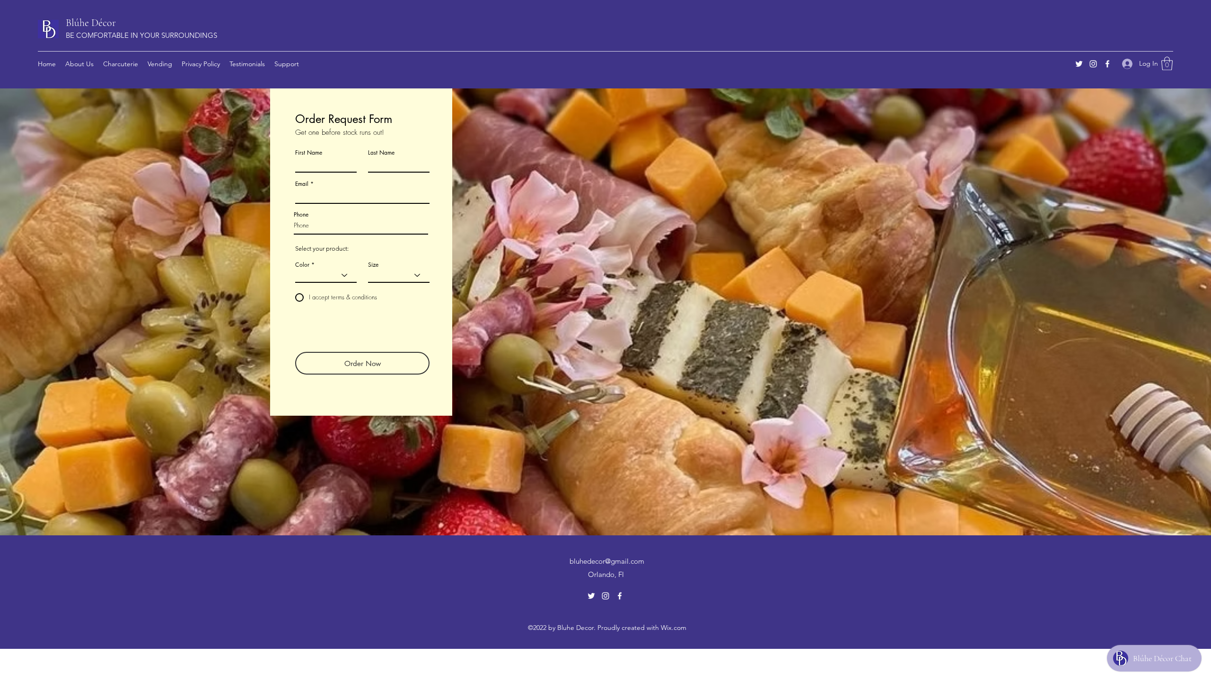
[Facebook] (1107, 64)
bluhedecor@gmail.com (607, 561)
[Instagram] (1093, 64)
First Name (308, 153)
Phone (301, 215)
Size (373, 265)
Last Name (381, 153)
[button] (1167, 63)
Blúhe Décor (91, 23)
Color (302, 265)
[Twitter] (1079, 64)
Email (301, 184)
